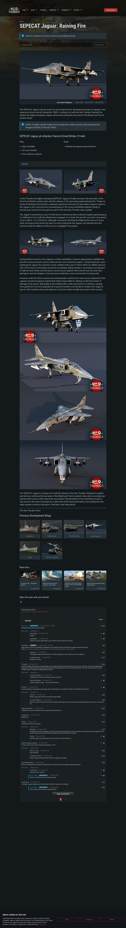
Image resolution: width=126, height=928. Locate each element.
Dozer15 (24, 687)
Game (24, 10)
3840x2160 (99, 102)
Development (99, 45)
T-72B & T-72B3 (74, 536)
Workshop (52, 10)
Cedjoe (23, 722)
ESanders (33, 729)
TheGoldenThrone (36, 756)
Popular (28, 621)
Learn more (43, 924)
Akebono (30, 536)
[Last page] (86, 799)
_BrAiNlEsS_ (34, 639)
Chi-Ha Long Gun (52, 557)
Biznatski (33, 652)
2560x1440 (89, 102)
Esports (76, 10)
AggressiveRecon (27, 708)
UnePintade (33, 633)
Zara (30, 557)
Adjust (112, 919)
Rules (101, 619)
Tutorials (43, 10)
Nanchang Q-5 (96, 536)
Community (65, 10)
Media (33, 10)
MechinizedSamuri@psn (29, 743)
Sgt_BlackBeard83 (27, 762)
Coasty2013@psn (35, 675)
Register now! (110, 10)
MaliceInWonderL (35, 680)
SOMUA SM (52, 536)
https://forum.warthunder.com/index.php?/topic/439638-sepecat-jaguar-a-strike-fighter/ (49, 649)
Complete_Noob (35, 657)
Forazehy (24, 664)
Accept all (89, 919)
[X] (21, 602)
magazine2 (25, 715)
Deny (67, 919)
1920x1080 (79, 102)
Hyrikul (32, 736)
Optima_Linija (34, 751)
